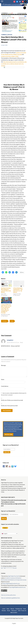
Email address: (5, 514)
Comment (4, 34)
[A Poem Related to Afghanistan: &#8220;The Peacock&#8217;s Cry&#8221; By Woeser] (18, 284)
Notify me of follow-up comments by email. (12, 400)
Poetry (8, 610)
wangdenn (10, 340)
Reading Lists (18, 608)
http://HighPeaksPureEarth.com (17, 587)
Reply (21, 342)
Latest (3, 608)
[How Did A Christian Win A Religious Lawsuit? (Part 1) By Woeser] (6, 284)
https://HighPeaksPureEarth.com (11, 583)
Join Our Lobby (9, 434)
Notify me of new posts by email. (9, 405)
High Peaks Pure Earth (14, 576)
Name (2, 379)
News (8, 608)
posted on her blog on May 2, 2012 (9, 56)
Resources (14, 610)
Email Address (4, 386)
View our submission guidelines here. (10, 598)
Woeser (9, 34)
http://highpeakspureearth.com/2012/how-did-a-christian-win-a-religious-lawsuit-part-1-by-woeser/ (14, 63)
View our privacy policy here (8, 595)
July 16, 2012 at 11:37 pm (13, 342)
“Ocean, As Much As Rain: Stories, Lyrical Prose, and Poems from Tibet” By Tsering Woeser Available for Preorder (6, 308)
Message (3, 365)
